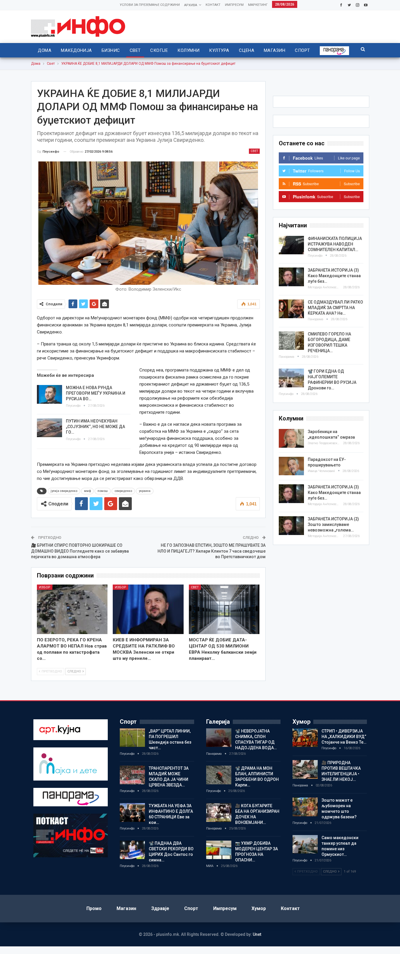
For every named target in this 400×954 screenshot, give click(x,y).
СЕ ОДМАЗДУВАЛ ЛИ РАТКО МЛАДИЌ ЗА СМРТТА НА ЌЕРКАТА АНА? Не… (335, 308)
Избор (44, 587)
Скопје (159, 50)
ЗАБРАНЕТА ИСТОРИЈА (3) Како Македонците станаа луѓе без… (334, 276)
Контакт (213, 5)
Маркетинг (258, 5)
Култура (219, 50)
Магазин (274, 50)
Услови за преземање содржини (150, 5)
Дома (44, 50)
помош (103, 491)
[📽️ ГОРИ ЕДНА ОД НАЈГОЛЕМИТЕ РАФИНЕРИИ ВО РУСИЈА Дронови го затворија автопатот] (291, 378)
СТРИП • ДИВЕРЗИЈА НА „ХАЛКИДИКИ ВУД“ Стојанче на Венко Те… (344, 737)
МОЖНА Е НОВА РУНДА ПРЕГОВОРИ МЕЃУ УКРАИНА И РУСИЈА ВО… (95, 393)
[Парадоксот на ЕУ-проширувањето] (291, 466)
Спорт (302, 50)
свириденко (123, 491)
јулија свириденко (64, 491)
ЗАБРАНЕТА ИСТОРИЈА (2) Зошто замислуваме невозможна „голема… (333, 524)
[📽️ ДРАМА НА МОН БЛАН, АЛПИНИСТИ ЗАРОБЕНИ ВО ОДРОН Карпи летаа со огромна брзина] (218, 775)
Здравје (160, 908)
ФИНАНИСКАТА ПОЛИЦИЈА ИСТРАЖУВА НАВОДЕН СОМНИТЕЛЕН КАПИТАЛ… (335, 244)
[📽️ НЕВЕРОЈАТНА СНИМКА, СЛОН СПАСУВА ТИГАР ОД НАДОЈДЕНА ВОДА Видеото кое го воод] (218, 737)
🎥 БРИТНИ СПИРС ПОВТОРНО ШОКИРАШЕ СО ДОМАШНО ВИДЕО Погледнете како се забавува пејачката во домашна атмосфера (80, 551)
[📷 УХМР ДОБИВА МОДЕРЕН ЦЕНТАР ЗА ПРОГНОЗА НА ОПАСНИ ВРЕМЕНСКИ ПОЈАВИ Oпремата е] (218, 850)
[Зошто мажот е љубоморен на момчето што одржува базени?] (305, 807)
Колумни (188, 50)
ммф (87, 491)
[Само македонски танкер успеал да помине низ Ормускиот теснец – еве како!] (305, 844)
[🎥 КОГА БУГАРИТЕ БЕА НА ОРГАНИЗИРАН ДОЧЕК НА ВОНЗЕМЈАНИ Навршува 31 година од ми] (218, 812)
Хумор (259, 908)
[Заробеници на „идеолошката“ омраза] (291, 438)
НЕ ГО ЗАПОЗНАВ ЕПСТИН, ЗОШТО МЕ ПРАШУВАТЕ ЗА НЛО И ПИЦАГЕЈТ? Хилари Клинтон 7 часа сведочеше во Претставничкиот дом (212, 551)
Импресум (234, 5)
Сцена (246, 50)
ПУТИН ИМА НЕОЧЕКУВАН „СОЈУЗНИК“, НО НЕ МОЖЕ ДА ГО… (95, 427)
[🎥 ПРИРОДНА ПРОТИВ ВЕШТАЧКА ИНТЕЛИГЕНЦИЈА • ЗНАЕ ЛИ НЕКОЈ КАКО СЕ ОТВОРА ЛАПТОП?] (305, 769)
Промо (94, 908)
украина (145, 491)
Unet (257, 934)
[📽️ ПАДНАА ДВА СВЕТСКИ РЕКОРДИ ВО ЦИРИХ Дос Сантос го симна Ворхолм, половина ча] (132, 850)
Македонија (76, 50)
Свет (135, 50)
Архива (190, 5)
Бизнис (111, 50)
